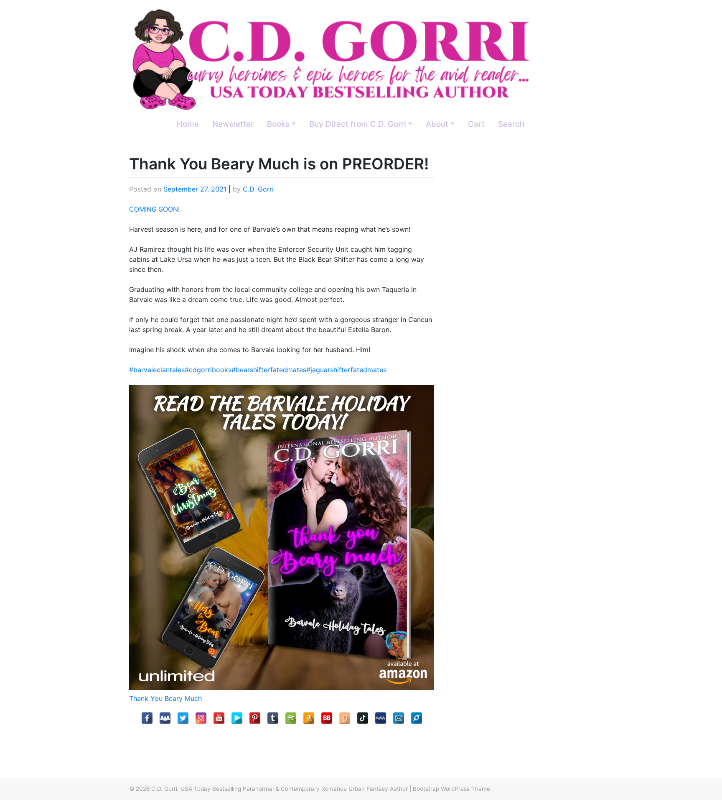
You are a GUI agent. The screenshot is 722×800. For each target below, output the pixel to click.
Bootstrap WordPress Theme (451, 788)
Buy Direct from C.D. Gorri (357, 124)
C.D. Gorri (258, 189)
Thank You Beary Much (165, 698)
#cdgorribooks (208, 369)
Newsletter (233, 124)
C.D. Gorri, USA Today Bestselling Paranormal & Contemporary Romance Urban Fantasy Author (279, 788)
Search (511, 124)
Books (278, 124)
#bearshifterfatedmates (268, 369)
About (437, 124)
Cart (476, 124)
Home (188, 124)
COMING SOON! (154, 209)
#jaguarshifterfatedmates (346, 369)
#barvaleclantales (157, 369)
